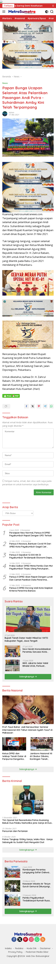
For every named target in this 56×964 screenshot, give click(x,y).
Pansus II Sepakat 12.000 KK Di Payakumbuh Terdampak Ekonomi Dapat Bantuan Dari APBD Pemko (31, 556)
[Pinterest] (25, 939)
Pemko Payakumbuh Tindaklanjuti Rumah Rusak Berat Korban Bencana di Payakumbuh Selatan (37, 899)
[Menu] (4, 11)
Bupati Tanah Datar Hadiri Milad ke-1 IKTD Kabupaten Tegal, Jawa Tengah (26, 639)
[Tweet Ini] (32, 406)
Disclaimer (45, 948)
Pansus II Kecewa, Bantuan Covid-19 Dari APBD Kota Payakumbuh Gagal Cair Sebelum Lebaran (30, 545)
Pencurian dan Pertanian (15, 831)
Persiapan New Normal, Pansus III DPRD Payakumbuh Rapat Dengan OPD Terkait (30, 534)
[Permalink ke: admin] (4, 113)
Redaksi (19, 948)
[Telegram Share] (45, 406)
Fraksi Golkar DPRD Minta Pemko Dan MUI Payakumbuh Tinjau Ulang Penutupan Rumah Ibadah (31, 567)
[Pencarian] (52, 11)
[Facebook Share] (26, 406)
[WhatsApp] (37, 939)
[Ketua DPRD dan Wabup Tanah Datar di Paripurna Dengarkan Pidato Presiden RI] (14, 744)
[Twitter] (19, 939)
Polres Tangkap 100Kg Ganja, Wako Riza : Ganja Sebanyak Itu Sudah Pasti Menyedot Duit (27, 841)
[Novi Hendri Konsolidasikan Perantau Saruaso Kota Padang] (12, 651)
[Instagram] (31, 939)
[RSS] (42, 939)
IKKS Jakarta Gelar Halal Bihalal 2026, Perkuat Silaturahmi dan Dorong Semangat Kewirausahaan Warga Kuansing (36, 664)
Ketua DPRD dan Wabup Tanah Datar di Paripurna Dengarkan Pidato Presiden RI (14, 756)
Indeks (8, 948)
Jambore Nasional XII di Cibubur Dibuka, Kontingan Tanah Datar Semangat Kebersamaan (41, 756)
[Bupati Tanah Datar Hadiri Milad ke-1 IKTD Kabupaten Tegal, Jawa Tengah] (28, 619)
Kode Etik (32, 948)
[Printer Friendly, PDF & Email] (11, 396)
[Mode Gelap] (47, 11)
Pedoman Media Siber (37, 952)
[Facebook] (14, 939)
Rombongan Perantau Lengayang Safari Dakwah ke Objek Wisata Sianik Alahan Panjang (36, 871)
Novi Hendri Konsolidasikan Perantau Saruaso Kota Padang (37, 650)
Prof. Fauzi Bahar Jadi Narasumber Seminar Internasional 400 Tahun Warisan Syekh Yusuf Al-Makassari (27, 730)
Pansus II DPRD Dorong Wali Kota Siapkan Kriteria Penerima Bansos (31, 589)
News (5, 83)
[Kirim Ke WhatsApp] (51, 406)
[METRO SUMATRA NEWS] (21, 11)
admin (11, 112)
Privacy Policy (15, 952)
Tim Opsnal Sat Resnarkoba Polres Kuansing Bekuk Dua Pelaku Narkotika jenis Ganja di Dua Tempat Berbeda (26, 821)
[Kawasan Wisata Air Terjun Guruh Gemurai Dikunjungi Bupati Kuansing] (12, 886)
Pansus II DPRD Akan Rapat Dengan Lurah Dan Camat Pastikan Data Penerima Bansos (31, 578)
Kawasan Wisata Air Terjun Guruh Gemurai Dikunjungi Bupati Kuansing (36, 885)
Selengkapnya (27, 676)
